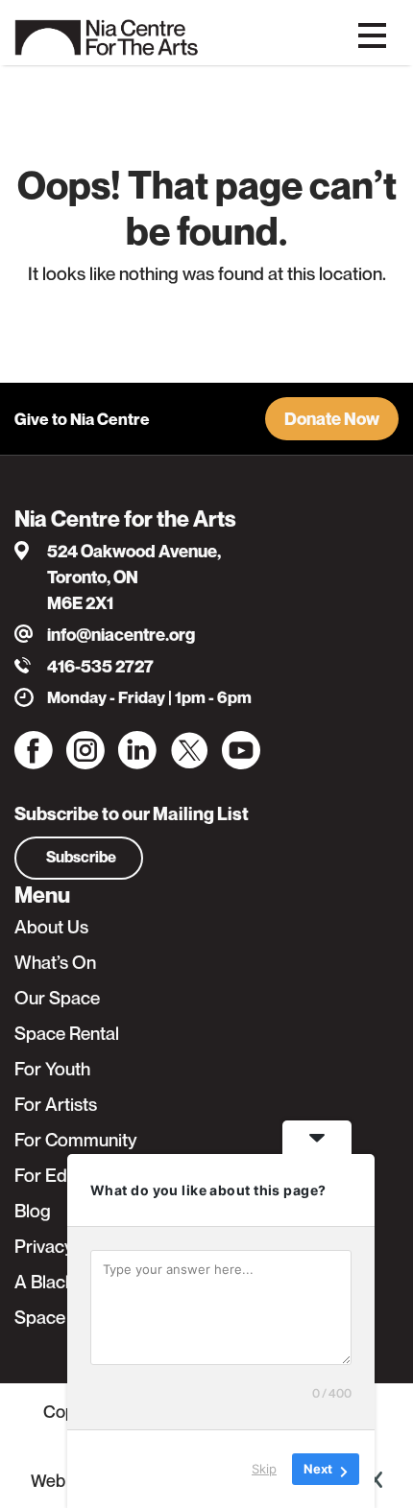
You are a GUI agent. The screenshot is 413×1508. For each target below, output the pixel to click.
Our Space (57, 997)
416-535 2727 (100, 666)
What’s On (55, 962)
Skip (264, 1468)
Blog (32, 1210)
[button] (332, 418)
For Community (75, 1139)
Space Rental (66, 1033)
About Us (51, 926)
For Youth (52, 1068)
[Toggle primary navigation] (372, 34)
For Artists (55, 1104)
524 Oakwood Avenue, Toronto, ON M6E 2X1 (134, 577)
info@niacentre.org (121, 634)
